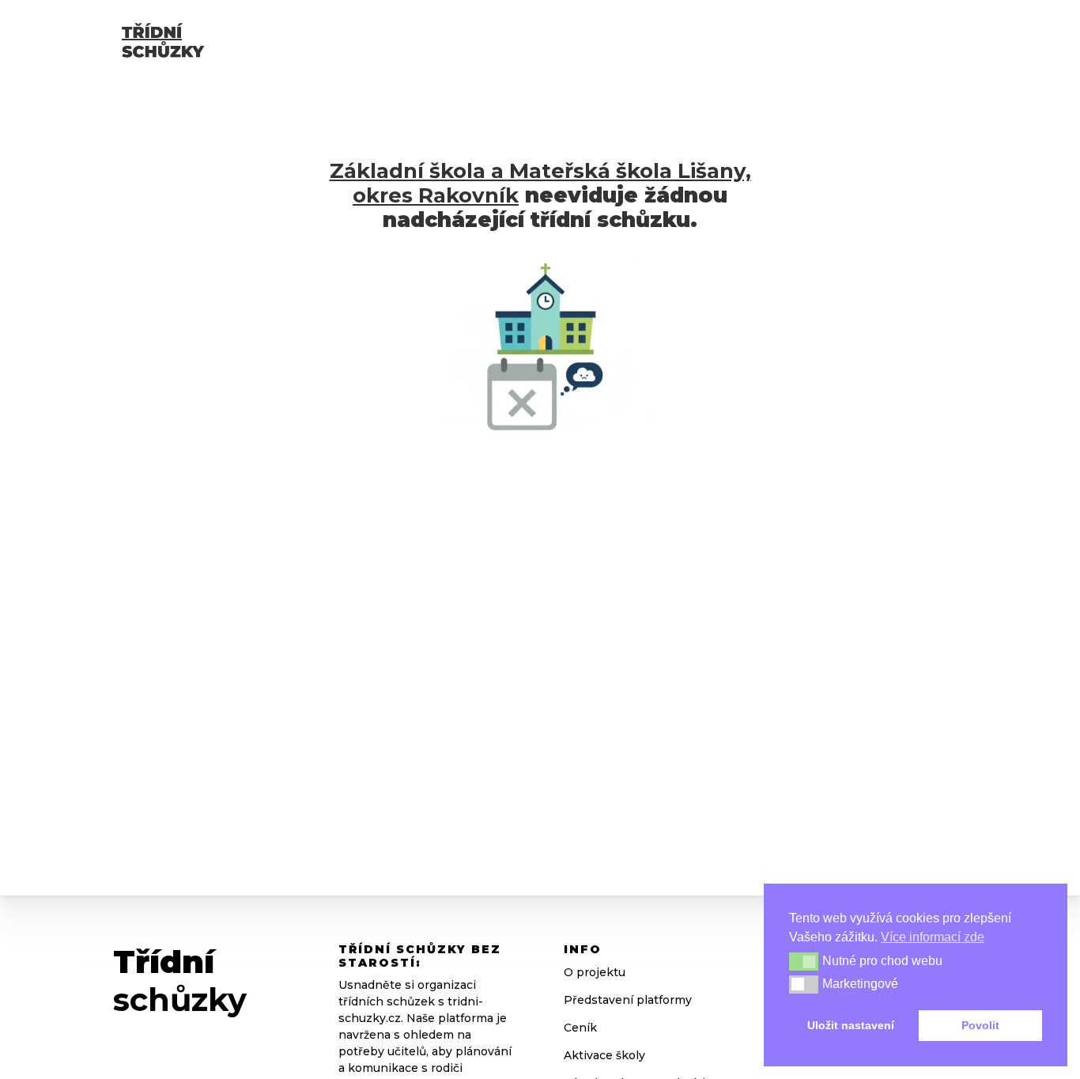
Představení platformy (628, 1000)
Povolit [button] (980, 1025)
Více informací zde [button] (932, 937)
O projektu (594, 972)
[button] (803, 961)
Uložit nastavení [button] (850, 1025)
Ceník (580, 1027)
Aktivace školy (604, 1055)
